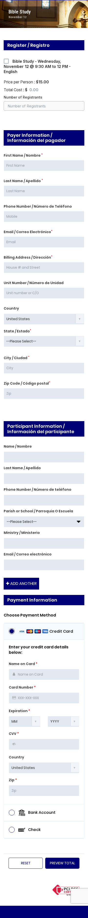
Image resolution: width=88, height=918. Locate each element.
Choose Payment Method (30, 615)
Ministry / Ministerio (22, 532)
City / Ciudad (16, 357)
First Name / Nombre (23, 155)
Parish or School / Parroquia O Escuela (38, 511)
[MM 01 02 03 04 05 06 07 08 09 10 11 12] (24, 721)
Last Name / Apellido (23, 180)
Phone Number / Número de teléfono (37, 489)
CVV (14, 733)
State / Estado (17, 331)
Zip (13, 780)
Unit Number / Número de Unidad (34, 282)
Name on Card (23, 663)
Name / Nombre (18, 446)
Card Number (22, 687)
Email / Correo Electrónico (28, 231)
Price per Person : (26, 81)
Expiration (19, 710)
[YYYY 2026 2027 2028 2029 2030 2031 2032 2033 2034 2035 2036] (63, 721)
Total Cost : (16, 89)
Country (11, 308)
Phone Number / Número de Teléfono (38, 206)
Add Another (23, 583)
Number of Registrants (23, 97)
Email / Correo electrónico (28, 554)
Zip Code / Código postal (27, 383)
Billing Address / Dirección (28, 257)
